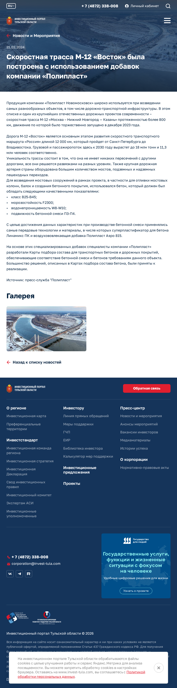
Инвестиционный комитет (29, 495)
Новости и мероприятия (141, 416)
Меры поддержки (78, 424)
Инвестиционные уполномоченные (21, 513)
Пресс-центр (132, 408)
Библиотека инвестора (83, 448)
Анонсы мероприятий (139, 424)
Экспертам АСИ (19, 503)
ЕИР (66, 440)
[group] (46, 328)
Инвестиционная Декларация (21, 471)
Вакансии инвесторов (139, 432)
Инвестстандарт (22, 440)
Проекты (71, 483)
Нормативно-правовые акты (144, 467)
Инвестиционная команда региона (28, 450)
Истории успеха (134, 448)
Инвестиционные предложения (79, 470)
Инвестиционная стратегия (30, 461)
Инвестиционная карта (26, 416)
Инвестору (73, 408)
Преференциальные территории (23, 426)
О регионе (16, 408)
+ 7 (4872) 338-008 (100, 6)
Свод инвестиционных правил (25, 484)
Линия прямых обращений (86, 416)
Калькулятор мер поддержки (88, 456)
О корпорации (134, 459)
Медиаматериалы (135, 440)
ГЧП (66, 432)
